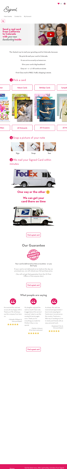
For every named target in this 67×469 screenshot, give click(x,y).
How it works (8, 16)
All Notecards (22, 128)
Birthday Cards (44, 88)
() (61, 4)
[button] (44, 128)
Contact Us (17, 16)
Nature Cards (22, 88)
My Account (27, 16)
